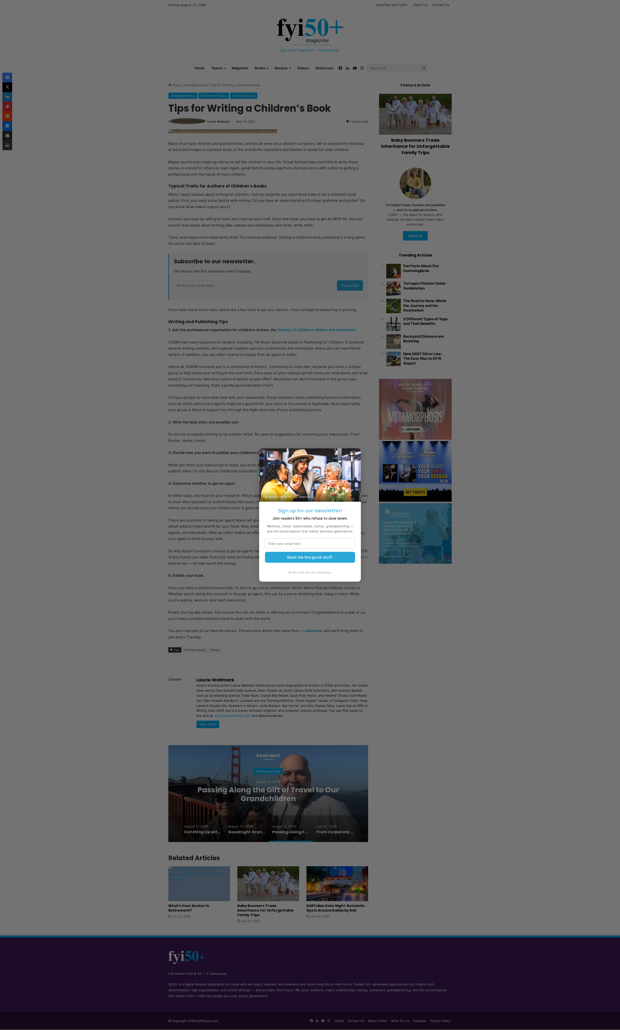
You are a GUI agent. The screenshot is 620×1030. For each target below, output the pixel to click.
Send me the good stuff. (310, 557)
